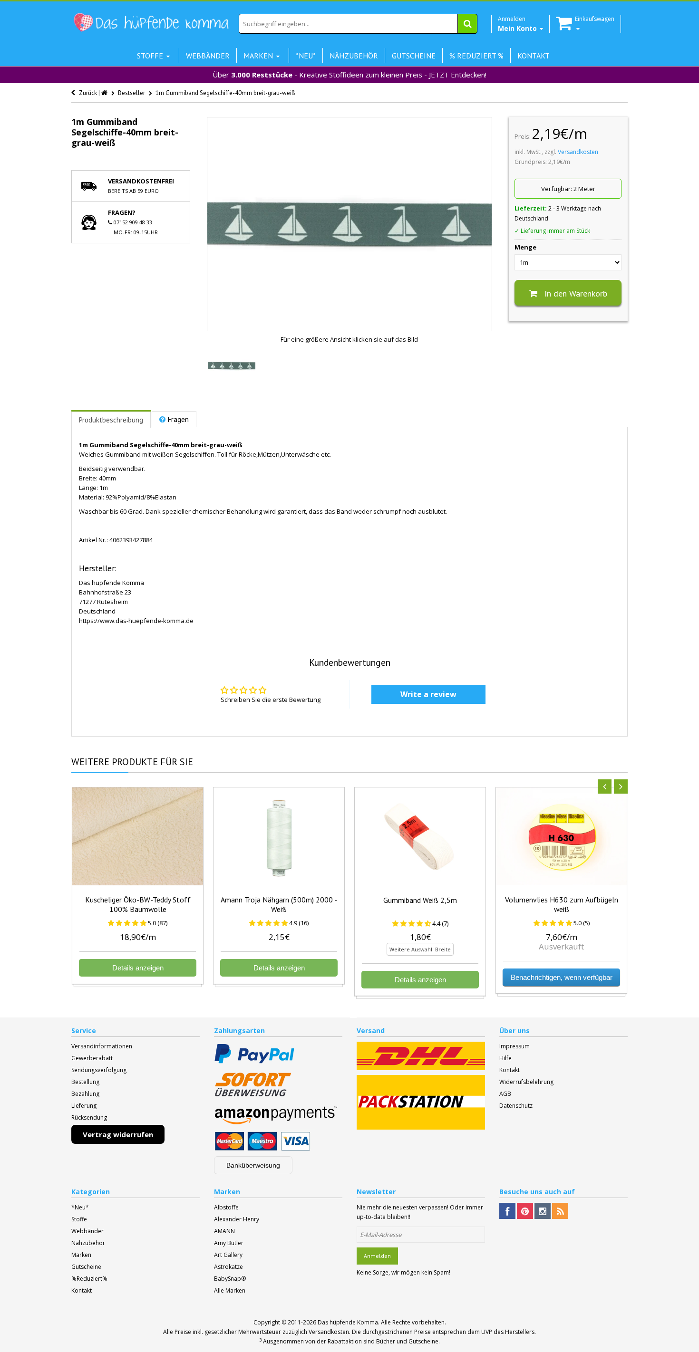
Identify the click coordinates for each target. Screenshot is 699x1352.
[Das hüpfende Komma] (150, 23)
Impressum (514, 1046)
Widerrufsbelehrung (526, 1082)
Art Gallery (228, 1255)
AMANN (224, 1231)
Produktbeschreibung (111, 419)
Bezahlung (85, 1094)
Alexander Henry (236, 1219)
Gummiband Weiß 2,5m (420, 900)
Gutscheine (86, 1267)
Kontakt (509, 1070)
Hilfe (505, 1058)
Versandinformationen (101, 1046)
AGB (505, 1094)
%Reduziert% (89, 1279)
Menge (525, 247)
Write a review (428, 694)
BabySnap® (230, 1279)
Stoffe (79, 1219)
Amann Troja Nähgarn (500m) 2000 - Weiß (279, 904)
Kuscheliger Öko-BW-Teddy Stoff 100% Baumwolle (138, 904)
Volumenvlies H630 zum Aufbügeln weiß (561, 904)
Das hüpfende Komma (348, 1322)
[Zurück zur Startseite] (105, 93)
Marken (81, 1255)
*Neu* (80, 1207)
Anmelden (377, 1255)
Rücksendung (89, 1117)
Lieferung (84, 1106)
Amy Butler (228, 1243)
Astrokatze (228, 1267)
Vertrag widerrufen (118, 1134)
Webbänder (87, 1231)
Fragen (178, 419)
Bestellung (85, 1082)
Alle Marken (229, 1290)
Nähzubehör (88, 1243)
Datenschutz (516, 1106)
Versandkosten (578, 152)
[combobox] (358, 24)
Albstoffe (226, 1207)
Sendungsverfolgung (98, 1070)
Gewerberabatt (92, 1058)
